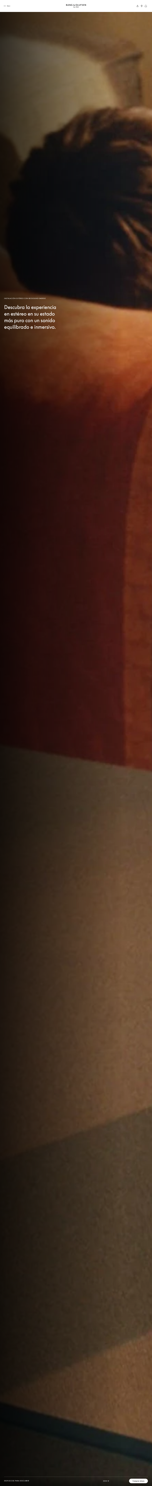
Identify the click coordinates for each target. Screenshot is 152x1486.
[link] (137, 6)
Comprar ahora (138, 1481)
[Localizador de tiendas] (141, 6)
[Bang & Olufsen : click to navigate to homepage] (76, 6)
